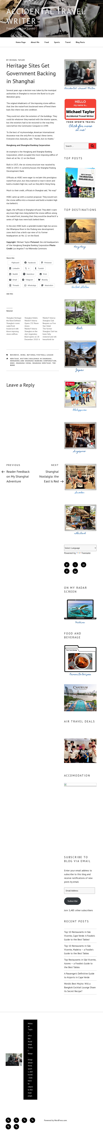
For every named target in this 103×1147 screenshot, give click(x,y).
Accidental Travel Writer (46, 16)
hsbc (12, 363)
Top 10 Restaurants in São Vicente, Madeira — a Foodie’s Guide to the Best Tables (78, 949)
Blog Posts (80, 42)
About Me (35, 42)
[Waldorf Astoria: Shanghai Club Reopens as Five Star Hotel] (52, 327)
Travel (68, 42)
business (14, 355)
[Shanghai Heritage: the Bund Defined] (15, 324)
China (23, 355)
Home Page (21, 42)
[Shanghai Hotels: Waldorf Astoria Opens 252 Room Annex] (34, 327)
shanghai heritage (41, 363)
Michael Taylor (17, 60)
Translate (86, 553)
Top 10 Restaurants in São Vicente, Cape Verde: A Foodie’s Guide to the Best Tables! (79, 935)
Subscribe (73, 901)
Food (47, 42)
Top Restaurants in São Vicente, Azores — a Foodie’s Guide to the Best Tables (80, 963)
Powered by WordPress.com (55, 1120)
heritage (14, 359)
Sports (57, 42)
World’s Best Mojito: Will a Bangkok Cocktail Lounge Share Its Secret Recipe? (80, 987)
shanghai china (23, 363)
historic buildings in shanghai (36, 359)
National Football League (40, 355)
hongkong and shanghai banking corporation (33, 361)
